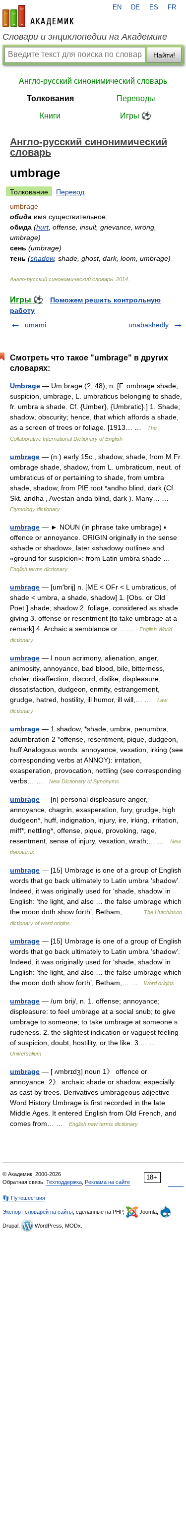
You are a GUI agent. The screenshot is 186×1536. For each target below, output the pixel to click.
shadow (42, 258)
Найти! (164, 55)
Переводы (136, 98)
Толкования (50, 98)
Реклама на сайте (107, 1182)
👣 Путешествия (23, 1198)
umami (35, 325)
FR (172, 7)
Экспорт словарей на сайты (37, 1212)
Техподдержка (64, 1182)
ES (153, 7)
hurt (42, 227)
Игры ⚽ (135, 116)
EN (117, 7)
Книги (50, 116)
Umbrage (25, 386)
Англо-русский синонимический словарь (93, 81)
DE (135, 7)
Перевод (70, 192)
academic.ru (38, 16)
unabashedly (148, 325)
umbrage (25, 457)
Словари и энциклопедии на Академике (84, 37)
